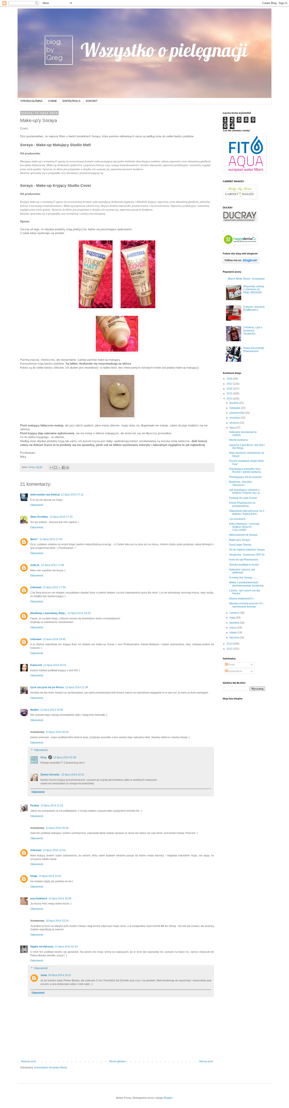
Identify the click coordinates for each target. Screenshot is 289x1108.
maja (233, 617)
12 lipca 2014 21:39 (76, 687)
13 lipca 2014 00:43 (57, 732)
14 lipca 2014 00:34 (57, 827)
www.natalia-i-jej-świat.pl (45, 494)
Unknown (35, 587)
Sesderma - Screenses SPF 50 (246, 554)
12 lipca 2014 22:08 (51, 709)
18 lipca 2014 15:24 (57, 920)
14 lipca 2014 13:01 (50, 876)
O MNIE (52, 101)
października (237, 412)
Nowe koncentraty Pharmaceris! (253, 349)
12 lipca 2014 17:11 (72, 494)
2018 (230, 378)
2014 (230, 398)
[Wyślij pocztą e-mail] (51, 467)
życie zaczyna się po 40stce (47, 687)
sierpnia (234, 422)
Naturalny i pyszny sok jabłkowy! (242, 571)
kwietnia (235, 622)
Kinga (33, 876)
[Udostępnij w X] (59, 467)
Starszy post (206, 1061)
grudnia (234, 402)
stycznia (234, 637)
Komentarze (235, 671)
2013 (230, 643)
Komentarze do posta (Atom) (50, 1067)
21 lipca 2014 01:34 (66, 946)
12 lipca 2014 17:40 (51, 539)
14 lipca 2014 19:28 (59, 898)
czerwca (235, 612)
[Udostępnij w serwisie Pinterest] (67, 467)
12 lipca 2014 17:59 (54, 587)
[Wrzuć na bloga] (55, 467)
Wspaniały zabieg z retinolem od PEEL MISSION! (253, 289)
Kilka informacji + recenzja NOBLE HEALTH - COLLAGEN (244, 526)
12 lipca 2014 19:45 (54, 639)
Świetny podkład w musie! (244, 564)
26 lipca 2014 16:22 (59, 975)
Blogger (168, 1097)
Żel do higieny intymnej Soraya (247, 549)
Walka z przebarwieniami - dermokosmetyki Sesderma (246, 584)
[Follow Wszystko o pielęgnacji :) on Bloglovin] (241, 262)
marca (233, 627)
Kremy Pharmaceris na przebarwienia (242, 504)
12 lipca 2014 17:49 (52, 565)
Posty (231, 664)
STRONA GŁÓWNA (31, 101)
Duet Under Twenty (240, 544)
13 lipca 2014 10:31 (72, 774)
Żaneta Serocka (50, 774)
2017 (230, 383)
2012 (230, 648)
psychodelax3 (38, 898)
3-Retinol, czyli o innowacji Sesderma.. (252, 330)
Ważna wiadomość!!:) (241, 598)
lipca (233, 427)
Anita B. (35, 565)
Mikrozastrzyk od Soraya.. (244, 534)
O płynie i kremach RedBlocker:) (254, 308)
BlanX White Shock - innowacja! (246, 278)
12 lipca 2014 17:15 (61, 516)
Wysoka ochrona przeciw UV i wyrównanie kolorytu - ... (246, 605)
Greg (43, 757)
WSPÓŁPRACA (71, 101)
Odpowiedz (36, 504)
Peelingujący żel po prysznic (245, 477)
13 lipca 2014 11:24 (51, 805)
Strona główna (117, 1061)
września (235, 417)
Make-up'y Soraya (239, 539)
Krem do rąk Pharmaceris (243, 559)
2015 (230, 393)
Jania (43, 975)
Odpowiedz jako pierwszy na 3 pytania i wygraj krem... (246, 512)
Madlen (34, 709)
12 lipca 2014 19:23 (79, 613)
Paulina (34, 805)
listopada (235, 407)
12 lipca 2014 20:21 (54, 665)
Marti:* (34, 539)
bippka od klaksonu (42, 946)
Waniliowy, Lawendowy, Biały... (48, 613)
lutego (233, 632)
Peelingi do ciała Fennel (243, 497)
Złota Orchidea (39, 516)
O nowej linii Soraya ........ (243, 577)
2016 (230, 388)
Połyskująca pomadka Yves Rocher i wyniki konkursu (245, 470)
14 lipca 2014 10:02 (54, 850)
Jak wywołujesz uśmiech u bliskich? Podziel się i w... (245, 491)
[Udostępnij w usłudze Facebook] (63, 467)
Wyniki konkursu (238, 439)
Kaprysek (36, 665)
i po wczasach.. (238, 518)
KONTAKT (92, 101)
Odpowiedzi (41, 750)
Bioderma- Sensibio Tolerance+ (240, 483)
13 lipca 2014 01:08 (64, 757)
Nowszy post (28, 1061)
